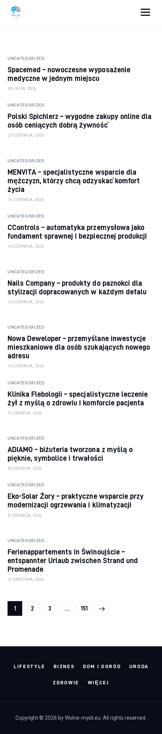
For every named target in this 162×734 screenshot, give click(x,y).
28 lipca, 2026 (22, 88)
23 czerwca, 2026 (26, 135)
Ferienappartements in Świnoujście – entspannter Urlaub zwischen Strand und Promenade (73, 560)
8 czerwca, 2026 (24, 468)
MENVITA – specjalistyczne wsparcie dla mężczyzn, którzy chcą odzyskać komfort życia (74, 180)
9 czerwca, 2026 (24, 413)
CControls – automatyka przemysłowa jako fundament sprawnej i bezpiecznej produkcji (77, 231)
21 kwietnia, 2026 (26, 579)
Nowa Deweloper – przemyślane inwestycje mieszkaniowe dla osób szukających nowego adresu (79, 346)
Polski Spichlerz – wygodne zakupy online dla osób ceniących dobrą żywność (79, 120)
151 (86, 608)
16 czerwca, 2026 (26, 199)
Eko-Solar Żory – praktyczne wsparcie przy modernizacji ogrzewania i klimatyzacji (76, 500)
